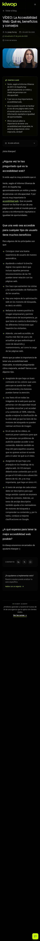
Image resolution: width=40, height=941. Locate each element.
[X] (24, 562)
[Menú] (35, 4)
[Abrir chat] (35, 936)
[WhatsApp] (30, 562)
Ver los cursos (20, 615)
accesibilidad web (11, 201)
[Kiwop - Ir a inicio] (10, 4)
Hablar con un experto (13, 586)
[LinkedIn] (18, 562)
